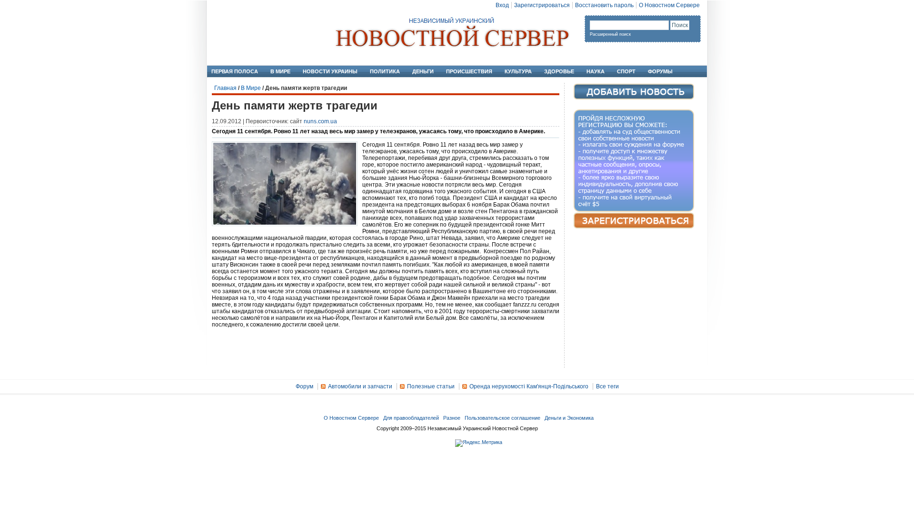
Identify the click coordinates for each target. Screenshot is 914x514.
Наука (595, 71)
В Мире (251, 88)
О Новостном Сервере (669, 5)
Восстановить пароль (604, 5)
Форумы (660, 71)
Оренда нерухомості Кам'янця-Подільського (528, 386)
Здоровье (559, 71)
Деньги (423, 71)
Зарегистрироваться (542, 5)
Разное (451, 418)
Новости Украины (330, 71)
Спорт (626, 71)
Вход (502, 5)
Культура (518, 71)
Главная (225, 88)
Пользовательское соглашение (502, 418)
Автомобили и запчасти (360, 386)
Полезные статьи (431, 386)
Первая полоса (234, 71)
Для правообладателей (411, 418)
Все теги (607, 386)
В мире (280, 71)
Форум (304, 386)
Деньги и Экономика (569, 418)
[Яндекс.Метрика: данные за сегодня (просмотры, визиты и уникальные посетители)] (478, 443)
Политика (385, 71)
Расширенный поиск (610, 34)
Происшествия (469, 71)
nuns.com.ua (320, 121)
